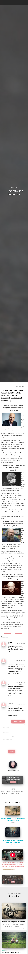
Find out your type (13, 777)
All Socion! (12, 877)
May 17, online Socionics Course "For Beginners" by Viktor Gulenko (12, 792)
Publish (12, 751)
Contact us (13, 782)
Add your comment (18, 721)
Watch (13, 881)
